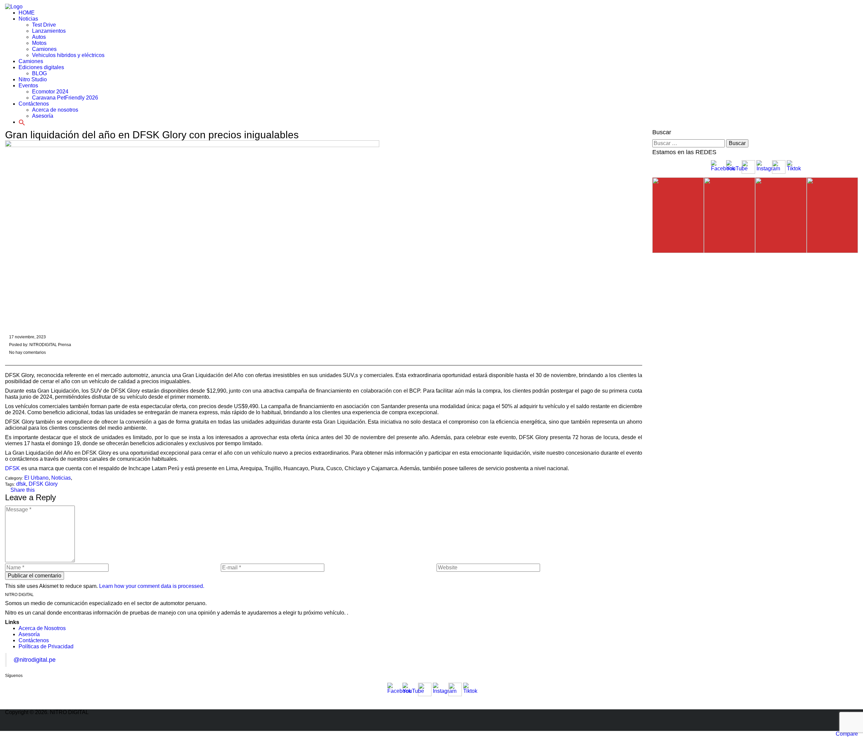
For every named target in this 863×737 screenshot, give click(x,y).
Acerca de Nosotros (42, 628)
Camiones (44, 49)
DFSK (12, 468)
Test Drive (44, 25)
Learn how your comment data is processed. (151, 586)
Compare (847, 734)
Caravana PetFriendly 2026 (65, 98)
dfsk (21, 484)
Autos (39, 37)
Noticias (28, 19)
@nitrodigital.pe (34, 659)
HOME (27, 13)
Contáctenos (34, 640)
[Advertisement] (23, 148)
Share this (22, 490)
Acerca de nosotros (55, 110)
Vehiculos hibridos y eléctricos (68, 55)
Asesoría (29, 634)
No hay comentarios (27, 352)
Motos (39, 43)
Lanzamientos (49, 31)
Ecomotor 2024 (50, 91)
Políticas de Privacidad (46, 646)
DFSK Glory (43, 484)
